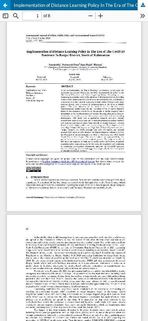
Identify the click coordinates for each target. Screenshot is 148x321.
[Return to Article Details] (5, 5)
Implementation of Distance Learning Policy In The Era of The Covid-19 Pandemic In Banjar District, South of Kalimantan (81, 5)
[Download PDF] (143, 5)
